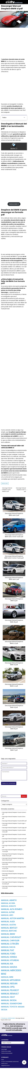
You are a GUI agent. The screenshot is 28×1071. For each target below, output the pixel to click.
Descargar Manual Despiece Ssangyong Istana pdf (12, 887)
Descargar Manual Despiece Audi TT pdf (21, 489)
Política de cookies (6, 1051)
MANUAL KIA (7, 963)
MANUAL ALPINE (8, 912)
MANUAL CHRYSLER (10, 940)
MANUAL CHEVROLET (11, 937)
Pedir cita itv (4, 1063)
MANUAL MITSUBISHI (10, 980)
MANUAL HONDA (9, 957)
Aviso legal (4, 1049)
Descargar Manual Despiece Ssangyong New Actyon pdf (14, 867)
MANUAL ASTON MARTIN (12, 918)
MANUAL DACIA (8, 947)
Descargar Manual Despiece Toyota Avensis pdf (14, 835)
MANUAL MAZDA (9, 967)
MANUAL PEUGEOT (10, 990)
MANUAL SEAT (8, 996)
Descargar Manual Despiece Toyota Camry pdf (13, 817)
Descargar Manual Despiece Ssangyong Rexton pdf (12, 863)
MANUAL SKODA (9, 1000)
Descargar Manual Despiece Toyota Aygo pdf (14, 827)
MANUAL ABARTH (9, 900)
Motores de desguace (8, 871)
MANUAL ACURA (8, 903)
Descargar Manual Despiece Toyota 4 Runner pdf (14, 842)
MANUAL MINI (7, 977)
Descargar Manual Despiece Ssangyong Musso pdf (12, 874)
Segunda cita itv (5, 1065)
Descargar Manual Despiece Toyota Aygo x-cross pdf (14, 824)
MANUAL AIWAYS (8, 906)
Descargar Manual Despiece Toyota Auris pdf (14, 838)
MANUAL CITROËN (10, 943)
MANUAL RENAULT (10, 993)
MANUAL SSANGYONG (11, 1003)
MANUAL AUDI (8, 921)
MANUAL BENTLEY (9, 927)
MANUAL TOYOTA (9, 1006)
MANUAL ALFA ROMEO (11, 909)
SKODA (4, 1009)
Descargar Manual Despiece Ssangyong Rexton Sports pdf (12, 859)
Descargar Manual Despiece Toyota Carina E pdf (14, 813)
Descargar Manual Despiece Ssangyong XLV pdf (14, 846)
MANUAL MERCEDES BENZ (11, 972)
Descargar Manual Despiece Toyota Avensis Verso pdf (14, 831)
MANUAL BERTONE (9, 931)
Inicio (2, 1059)
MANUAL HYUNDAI (10, 960)
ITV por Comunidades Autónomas (10, 1061)
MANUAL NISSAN (9, 983)
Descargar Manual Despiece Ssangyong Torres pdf (12, 850)
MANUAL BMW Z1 (14, 204)
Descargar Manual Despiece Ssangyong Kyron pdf (14, 878)
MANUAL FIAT (7, 950)
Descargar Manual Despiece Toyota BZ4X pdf (14, 821)
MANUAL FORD (8, 953)
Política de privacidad (6, 1053)
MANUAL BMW (5, 483)
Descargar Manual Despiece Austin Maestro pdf (7, 489)
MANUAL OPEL (8, 986)
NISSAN (21, 1006)
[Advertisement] (14, 43)
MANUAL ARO (7, 915)
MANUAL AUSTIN (8, 924)
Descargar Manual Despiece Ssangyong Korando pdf (12, 883)
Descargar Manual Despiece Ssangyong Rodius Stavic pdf (12, 855)
